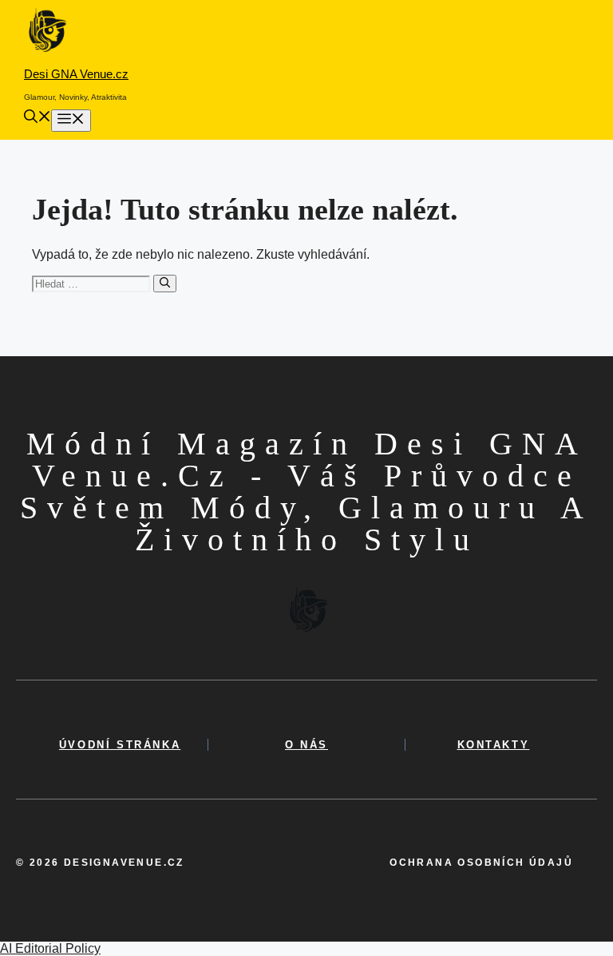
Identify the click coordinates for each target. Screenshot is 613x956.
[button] (37, 118)
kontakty (493, 745)
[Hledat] (164, 283)
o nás (306, 745)
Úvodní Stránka (119, 745)
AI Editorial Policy (50, 948)
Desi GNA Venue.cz (76, 74)
